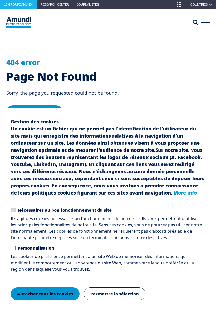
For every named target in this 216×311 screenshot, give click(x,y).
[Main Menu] (205, 22)
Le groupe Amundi (18, 4)
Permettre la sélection (114, 294)
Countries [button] (201, 4)
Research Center (55, 4)
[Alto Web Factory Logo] (18, 22)
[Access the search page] (195, 22)
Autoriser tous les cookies (45, 294)
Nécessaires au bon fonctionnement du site (65, 210)
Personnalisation (36, 248)
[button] (179, 4)
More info (185, 192)
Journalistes (88, 4)
